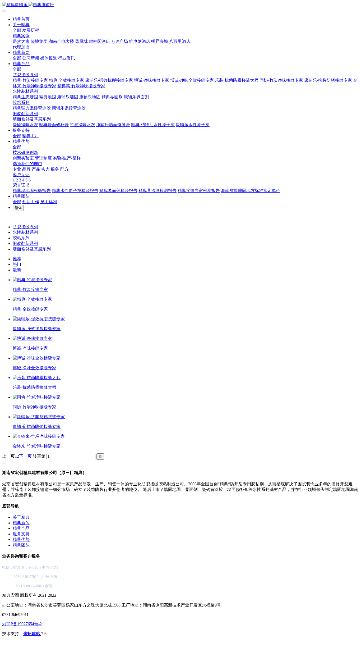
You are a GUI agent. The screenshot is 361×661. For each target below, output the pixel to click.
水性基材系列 (25, 232)
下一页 (25, 456)
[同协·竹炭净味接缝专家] (37, 397)
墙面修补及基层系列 (32, 249)
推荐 (17, 259)
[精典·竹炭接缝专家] (32, 279)
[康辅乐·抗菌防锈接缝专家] (39, 416)
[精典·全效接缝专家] (32, 299)
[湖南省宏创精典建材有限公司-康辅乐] (180, 5)
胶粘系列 (21, 238)
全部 (17, 30)
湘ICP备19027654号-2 (22, 624)
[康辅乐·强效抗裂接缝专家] (39, 319)
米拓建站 (32, 633)
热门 (17, 264)
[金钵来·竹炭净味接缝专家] (39, 436)
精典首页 (21, 19)
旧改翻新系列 (25, 243)
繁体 (18, 208)
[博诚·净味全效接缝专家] (37, 358)
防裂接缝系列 (25, 227)
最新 (17, 270)
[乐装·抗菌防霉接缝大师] (37, 377)
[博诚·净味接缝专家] (32, 338)
